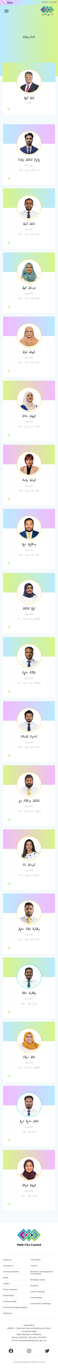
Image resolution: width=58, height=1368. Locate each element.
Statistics (7, 1313)
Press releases (10, 1289)
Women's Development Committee (41, 1272)
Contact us (8, 1265)
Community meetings (40, 1303)
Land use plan (10, 1301)
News (6, 1277)
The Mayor (35, 1259)
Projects (34, 1285)
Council (33, 1265)
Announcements (11, 1271)
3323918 (42, 1337)
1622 (9, 2)
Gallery (6, 1283)
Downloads (8, 1295)
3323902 (23, 1337)
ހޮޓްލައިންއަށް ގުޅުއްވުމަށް (49, 2)
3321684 (33, 1337)
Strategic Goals (37, 1279)
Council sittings (37, 1291)
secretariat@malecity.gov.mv (32, 1340)
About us (7, 1259)
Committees (36, 1297)
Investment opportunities (15, 1307)
